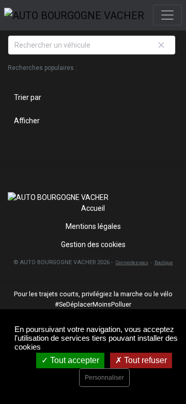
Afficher (27, 121)
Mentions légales (93, 226)
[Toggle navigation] (167, 15)
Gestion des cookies (93, 244)
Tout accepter (73, 360)
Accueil (93, 208)
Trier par (27, 97)
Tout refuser (144, 360)
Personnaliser (104, 377)
